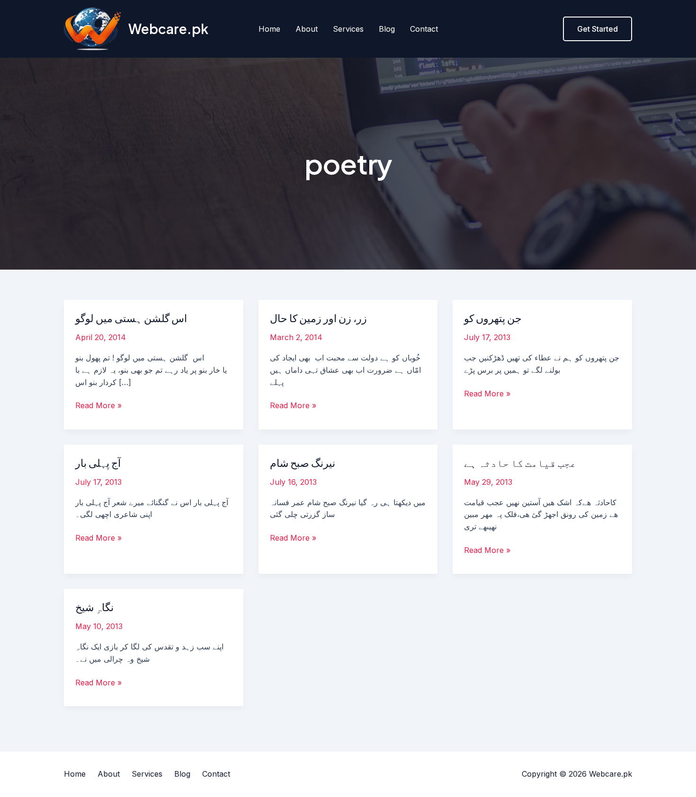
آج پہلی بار (98, 462)
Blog (387, 29)
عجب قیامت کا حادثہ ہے (520, 462)
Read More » (98, 405)
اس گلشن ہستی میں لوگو (131, 317)
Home (269, 29)
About (306, 29)
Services (348, 29)
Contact (424, 29)
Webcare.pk (168, 28)
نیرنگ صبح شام (302, 462)
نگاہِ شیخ (94, 606)
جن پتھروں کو (493, 317)
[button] (597, 29)
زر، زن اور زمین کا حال (318, 317)
